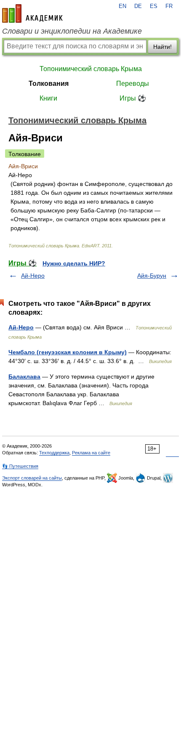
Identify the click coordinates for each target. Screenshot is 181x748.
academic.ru (32, 13)
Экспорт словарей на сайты (32, 477)
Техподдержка (54, 452)
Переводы (132, 83)
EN (122, 6)
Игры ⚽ (133, 98)
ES (153, 6)
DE (138, 6)
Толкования (49, 83)
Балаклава (24, 376)
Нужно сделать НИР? (74, 263)
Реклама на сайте (91, 452)
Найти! (162, 46)
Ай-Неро (33, 275)
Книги (48, 98)
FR (169, 6)
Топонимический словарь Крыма (91, 68)
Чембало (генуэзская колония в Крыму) (67, 352)
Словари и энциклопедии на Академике (72, 31)
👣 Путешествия (20, 466)
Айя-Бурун (151, 275)
